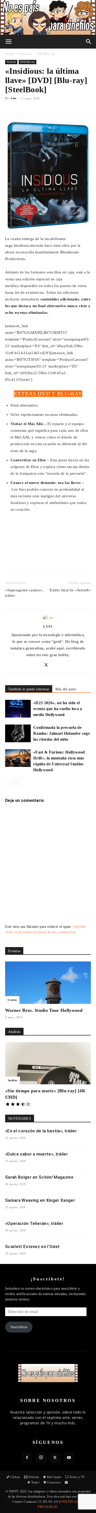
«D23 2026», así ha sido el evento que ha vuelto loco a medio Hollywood (57, 709)
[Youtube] (69, 1458)
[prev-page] (8, 783)
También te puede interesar (28, 689)
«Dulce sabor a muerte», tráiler (36, 1154)
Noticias (25, 54)
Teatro (35, 1482)
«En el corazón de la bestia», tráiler (41, 1130)
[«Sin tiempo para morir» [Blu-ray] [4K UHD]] (48, 1063)
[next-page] (16, 783)
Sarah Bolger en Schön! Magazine (39, 1177)
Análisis (12, 1080)
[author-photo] (47, 618)
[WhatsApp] (50, 559)
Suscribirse (18, 1327)
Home (9, 54)
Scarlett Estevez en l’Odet (32, 1246)
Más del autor (65, 689)
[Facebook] (26, 559)
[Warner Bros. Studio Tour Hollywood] (48, 982)
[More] (64, 110)
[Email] (62, 559)
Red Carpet (54, 1477)
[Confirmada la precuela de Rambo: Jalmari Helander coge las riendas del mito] (18, 733)
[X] (38, 559)
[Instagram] (41, 1458)
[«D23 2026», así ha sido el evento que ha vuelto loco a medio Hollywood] (18, 709)
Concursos (54, 1482)
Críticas (15, 1477)
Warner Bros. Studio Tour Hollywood (43, 1010)
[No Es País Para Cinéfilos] (48, 17)
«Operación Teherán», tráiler (34, 1223)
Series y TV (77, 1477)
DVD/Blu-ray (46, 54)
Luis (13, 98)
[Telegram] (73, 559)
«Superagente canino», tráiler (24, 593)
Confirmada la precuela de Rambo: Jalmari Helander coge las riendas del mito (61, 733)
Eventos (12, 999)
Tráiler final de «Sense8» (70, 590)
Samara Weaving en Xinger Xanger (40, 1200)
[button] (9, 42)
